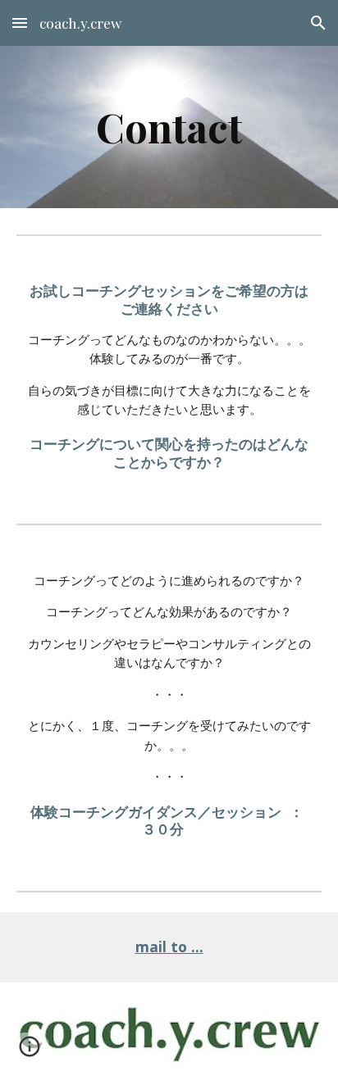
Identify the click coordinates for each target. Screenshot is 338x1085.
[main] (169, 127)
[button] (19, 22)
